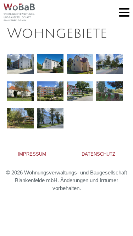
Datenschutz (98, 154)
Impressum (32, 154)
